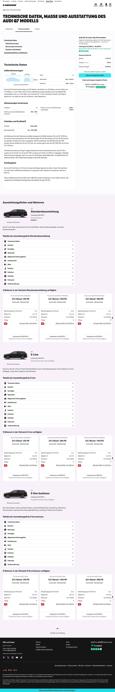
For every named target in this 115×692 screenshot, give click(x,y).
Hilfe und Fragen (9, 642)
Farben (37, 29)
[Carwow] (9, 5)
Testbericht (9, 29)
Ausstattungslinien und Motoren (15, 53)
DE (6, 670)
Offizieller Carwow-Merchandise (44, 649)
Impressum (109, 665)
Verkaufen (41, 1)
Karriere (68, 644)
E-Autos (20, 1)
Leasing (13, 1)
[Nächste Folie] (112, 318)
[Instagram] (13, 658)
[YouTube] (17, 658)
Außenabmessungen (12, 43)
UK (11, 670)
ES (16, 670)
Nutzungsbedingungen (60, 665)
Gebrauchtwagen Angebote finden (94, 80)
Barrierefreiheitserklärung (98, 665)
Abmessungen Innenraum (13, 46)
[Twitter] (8, 658)
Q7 (8, 10)
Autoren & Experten (41, 647)
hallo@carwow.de (11, 650)
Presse (67, 642)
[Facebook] (4, 658)
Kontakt (38, 644)
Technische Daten (24, 29)
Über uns (38, 642)
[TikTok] (21, 658)
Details (86, 62)
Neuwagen (6, 1)
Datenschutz (88, 665)
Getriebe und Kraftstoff (13, 49)
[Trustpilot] (94, 86)
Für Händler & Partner (71, 647)
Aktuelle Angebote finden (95, 75)
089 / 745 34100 (11, 648)
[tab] (9, 29)
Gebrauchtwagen (30, 1)
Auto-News (58, 1)
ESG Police (81, 665)
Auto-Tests (49, 1)
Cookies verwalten (72, 665)
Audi (4, 10)
